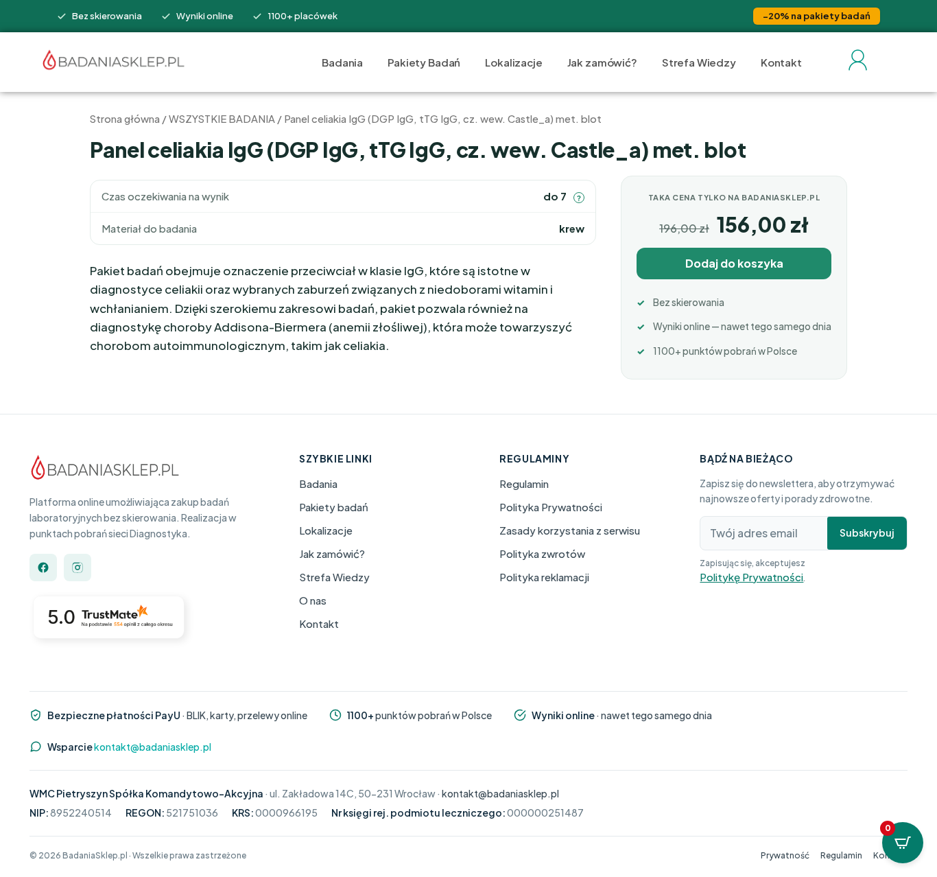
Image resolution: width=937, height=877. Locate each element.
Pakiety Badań (424, 62)
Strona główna (125, 119)
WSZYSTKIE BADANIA (222, 119)
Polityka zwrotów (542, 552)
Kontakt (781, 62)
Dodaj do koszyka (734, 263)
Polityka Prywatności (550, 506)
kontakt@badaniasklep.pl (152, 746)
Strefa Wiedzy (699, 62)
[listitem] (43, 567)
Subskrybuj (867, 532)
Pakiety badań (333, 506)
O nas (313, 599)
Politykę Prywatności (751, 576)
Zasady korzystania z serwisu (569, 529)
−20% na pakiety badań (816, 15)
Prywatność (785, 855)
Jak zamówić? (602, 62)
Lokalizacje (513, 62)
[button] (578, 197)
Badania (342, 62)
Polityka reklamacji (544, 576)
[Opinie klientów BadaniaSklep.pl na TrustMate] (111, 625)
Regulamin (524, 482)
